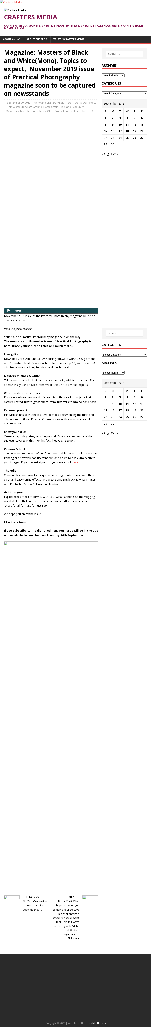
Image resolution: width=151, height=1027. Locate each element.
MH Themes (99, 1023)
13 (141, 124)
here (75, 462)
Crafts (78, 102)
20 (141, 131)
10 (120, 124)
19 (134, 131)
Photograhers (71, 111)
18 (127, 131)
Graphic (37, 107)
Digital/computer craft (19, 107)
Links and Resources (72, 107)
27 (141, 138)
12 (134, 124)
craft (70, 102)
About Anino (11, 39)
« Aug (105, 154)
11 (127, 124)
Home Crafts (50, 107)
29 (105, 144)
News (42, 111)
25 (127, 138)
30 (112, 144)
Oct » (114, 154)
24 (120, 138)
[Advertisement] (51, 145)
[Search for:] (124, 54)
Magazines (12, 111)
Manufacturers (29, 111)
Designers (89, 102)
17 (120, 131)
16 (112, 131)
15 (105, 131)
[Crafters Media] (11, 2)
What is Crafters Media (68, 39)
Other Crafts (54, 111)
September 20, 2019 (18, 102)
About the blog (36, 39)
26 (134, 138)
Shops (84, 111)
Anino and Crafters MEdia (49, 102)
